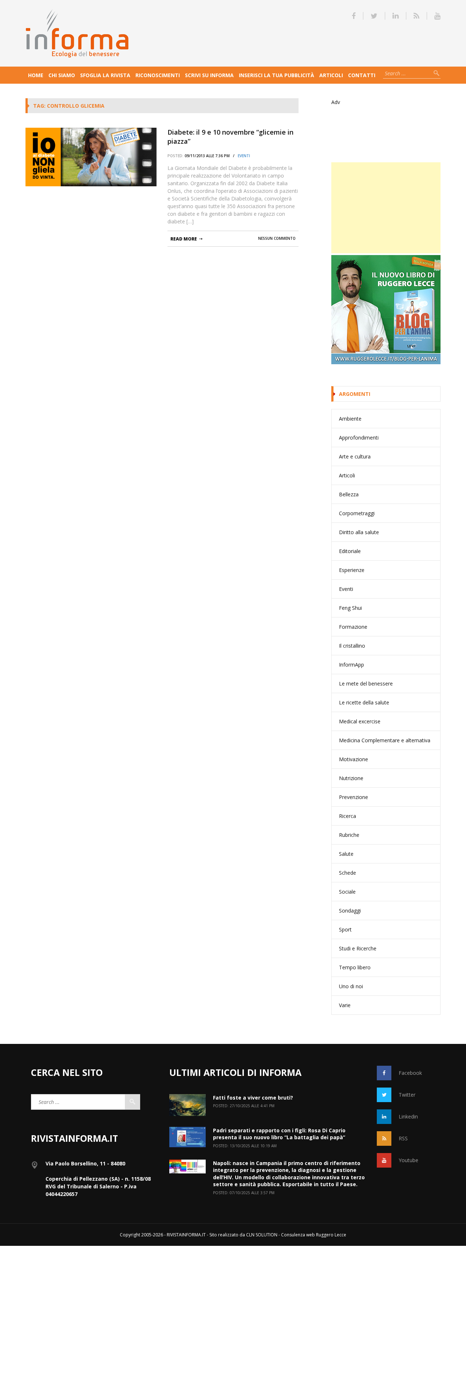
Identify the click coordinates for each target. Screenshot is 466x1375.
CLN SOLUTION (261, 1235)
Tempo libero (355, 967)
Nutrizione (351, 778)
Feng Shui (350, 607)
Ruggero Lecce (331, 1235)
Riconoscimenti (157, 75)
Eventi (244, 155)
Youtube (408, 1160)
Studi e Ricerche (357, 948)
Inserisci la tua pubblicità (276, 75)
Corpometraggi (357, 513)
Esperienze (351, 570)
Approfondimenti (359, 437)
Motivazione (353, 759)
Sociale (347, 891)
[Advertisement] (386, 207)
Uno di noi (351, 986)
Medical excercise (359, 721)
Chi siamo (61, 75)
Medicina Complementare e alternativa (384, 740)
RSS (403, 1138)
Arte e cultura (355, 456)
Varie (345, 1005)
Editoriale (350, 551)
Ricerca (347, 815)
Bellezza (349, 494)
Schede (347, 872)
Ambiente (350, 418)
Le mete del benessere (366, 683)
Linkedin (408, 1116)
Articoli (331, 75)
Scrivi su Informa (209, 75)
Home (35, 75)
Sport (345, 929)
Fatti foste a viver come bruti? (253, 1097)
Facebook (410, 1072)
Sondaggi (350, 910)
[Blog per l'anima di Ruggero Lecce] (386, 309)
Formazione (353, 626)
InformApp (351, 664)
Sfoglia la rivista (105, 75)
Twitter (407, 1094)
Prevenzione (353, 797)
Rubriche (349, 834)
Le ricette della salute (364, 702)
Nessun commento (277, 238)
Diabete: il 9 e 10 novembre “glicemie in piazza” (230, 137)
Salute (346, 853)
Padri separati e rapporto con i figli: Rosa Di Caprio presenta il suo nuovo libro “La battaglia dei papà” (279, 1134)
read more (183, 239)
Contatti (361, 75)
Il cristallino (352, 645)
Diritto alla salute (359, 532)
